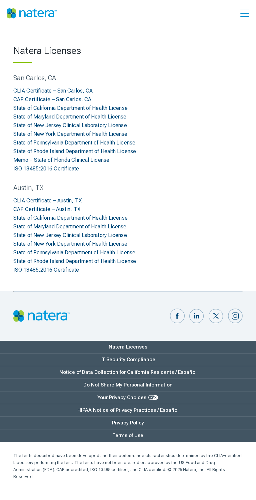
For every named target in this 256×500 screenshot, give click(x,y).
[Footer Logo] (41, 316)
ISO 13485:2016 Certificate (46, 168)
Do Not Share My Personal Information (128, 385)
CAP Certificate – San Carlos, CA (52, 99)
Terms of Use (127, 435)
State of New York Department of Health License (70, 134)
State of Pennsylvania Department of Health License (74, 142)
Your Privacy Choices (121, 397)
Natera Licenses (128, 347)
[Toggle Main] (245, 14)
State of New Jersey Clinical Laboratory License (70, 125)
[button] (177, 316)
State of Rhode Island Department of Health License (74, 151)
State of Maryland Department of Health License (70, 117)
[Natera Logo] (32, 13)
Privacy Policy (128, 423)
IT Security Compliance (127, 360)
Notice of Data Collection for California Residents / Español (128, 372)
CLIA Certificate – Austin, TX (47, 200)
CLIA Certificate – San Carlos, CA (53, 91)
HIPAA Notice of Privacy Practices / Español (128, 410)
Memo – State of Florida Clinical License (61, 160)
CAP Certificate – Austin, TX (46, 209)
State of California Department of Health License (70, 108)
